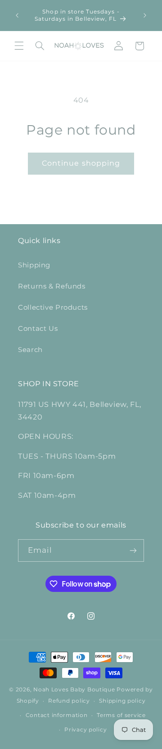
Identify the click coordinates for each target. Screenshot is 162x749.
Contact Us (38, 329)
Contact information (57, 715)
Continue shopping (81, 163)
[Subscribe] (133, 550)
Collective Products (53, 307)
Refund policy (69, 701)
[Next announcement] (145, 15)
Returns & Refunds (52, 286)
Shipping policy (122, 701)
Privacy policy (85, 729)
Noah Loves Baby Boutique (74, 689)
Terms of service (121, 715)
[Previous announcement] (17, 15)
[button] (19, 46)
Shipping (34, 265)
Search (30, 350)
